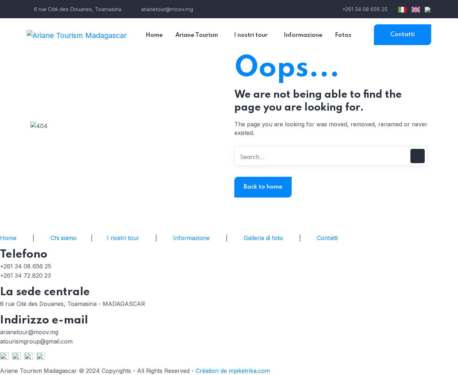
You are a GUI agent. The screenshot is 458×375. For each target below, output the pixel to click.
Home (8, 238)
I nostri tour (123, 238)
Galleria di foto (263, 238)
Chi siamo (63, 238)
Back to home (263, 187)
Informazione (191, 238)
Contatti (402, 34)
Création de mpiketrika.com (232, 370)
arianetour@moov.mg (167, 9)
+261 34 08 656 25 (365, 9)
